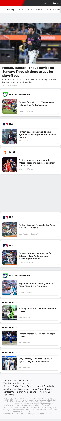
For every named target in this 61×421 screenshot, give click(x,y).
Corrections (8, 394)
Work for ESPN (46, 392)
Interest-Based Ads (45, 386)
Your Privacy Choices (42, 389)
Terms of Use (9, 380)
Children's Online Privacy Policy (17, 386)
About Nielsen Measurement (16, 389)
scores (56, 3)
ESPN (15, 3)
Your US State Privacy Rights (16, 383)
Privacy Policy (25, 380)
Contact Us (8, 392)
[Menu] (4, 3)
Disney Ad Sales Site (26, 392)
